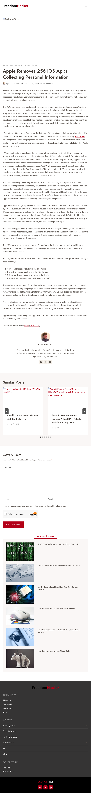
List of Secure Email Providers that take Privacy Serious (58, 588)
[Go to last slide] (7, 411)
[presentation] (23, 398)
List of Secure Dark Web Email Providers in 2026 (59, 565)
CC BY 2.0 (34, 325)
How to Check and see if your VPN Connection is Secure (59, 631)
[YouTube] (40, 787)
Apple (5, 65)
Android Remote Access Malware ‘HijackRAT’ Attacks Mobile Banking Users (66, 419)
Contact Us (7, 704)
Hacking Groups (10, 737)
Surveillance (8, 742)
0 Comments (48, 83)
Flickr (26, 325)
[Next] (84, 411)
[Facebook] (51, 787)
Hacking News (9, 725)
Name (6, 499)
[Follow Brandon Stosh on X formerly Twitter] (45, 362)
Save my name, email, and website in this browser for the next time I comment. (35, 506)
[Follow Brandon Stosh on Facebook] (41, 362)
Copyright (7, 767)
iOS (28, 65)
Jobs (5, 712)
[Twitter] (45, 787)
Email (50, 499)
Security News (9, 731)
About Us (7, 700)
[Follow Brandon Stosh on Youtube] (50, 362)
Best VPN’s (8, 708)
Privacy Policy (9, 771)
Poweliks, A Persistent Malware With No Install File (23, 417)
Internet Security (17, 65)
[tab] (40, 437)
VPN (5, 754)
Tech (5, 748)
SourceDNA (80, 136)
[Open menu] (86, 6)
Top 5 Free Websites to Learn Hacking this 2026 (58, 544)
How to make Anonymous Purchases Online (56, 608)
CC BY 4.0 (42, 782)
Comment (9, 467)
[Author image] (4, 83)
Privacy (35, 65)
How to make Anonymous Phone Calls (54, 651)
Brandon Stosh (14, 83)
